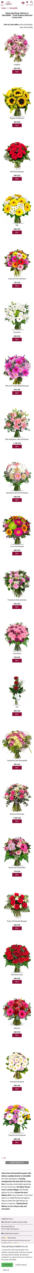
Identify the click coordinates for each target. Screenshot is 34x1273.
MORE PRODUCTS (17, 1163)
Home (3, 8)
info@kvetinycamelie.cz (11, 1233)
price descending (26, 27)
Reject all (6, 1270)
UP (4, 1158)
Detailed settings (21, 1265)
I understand (7, 1265)
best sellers (14, 25)
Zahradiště (13, 8)
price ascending (26, 25)
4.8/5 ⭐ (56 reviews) (8, 1238)
